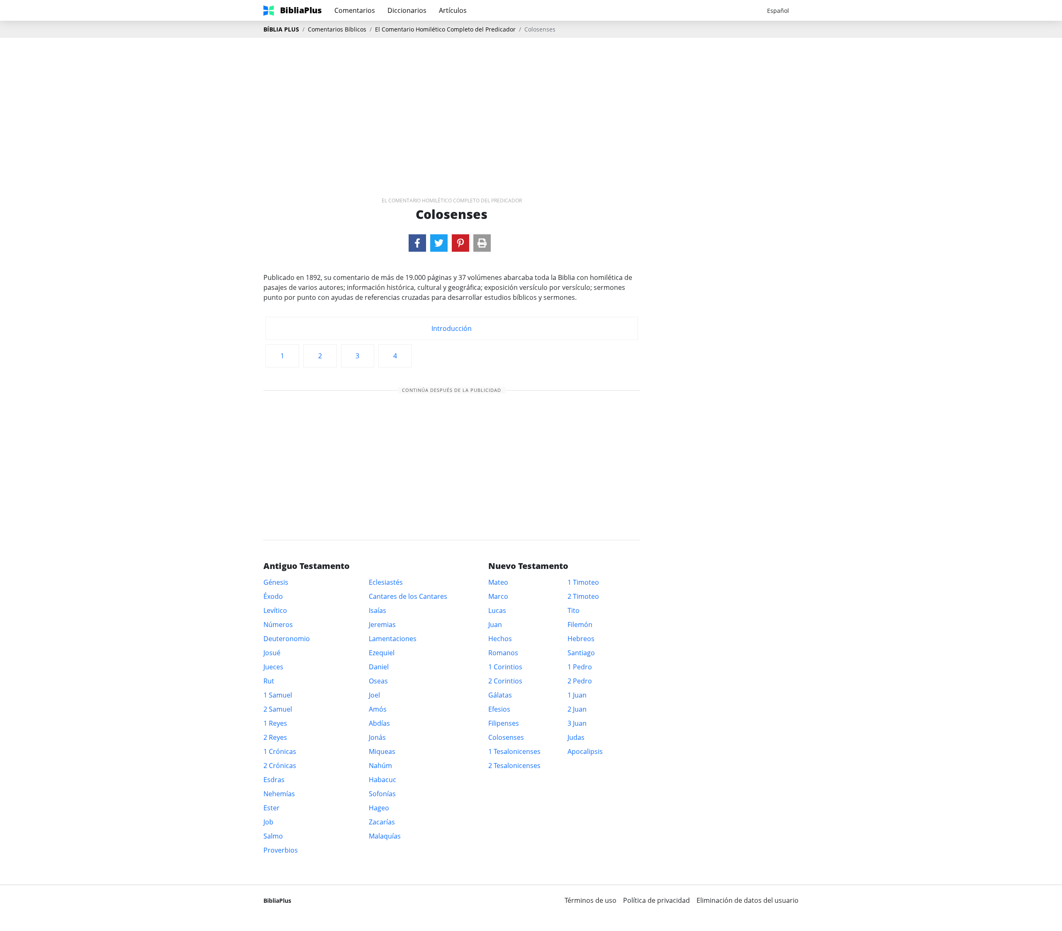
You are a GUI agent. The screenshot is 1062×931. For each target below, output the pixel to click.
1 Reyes (275, 723)
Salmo (273, 836)
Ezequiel (382, 652)
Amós (378, 709)
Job (268, 821)
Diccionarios (406, 10)
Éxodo (273, 596)
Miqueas (382, 751)
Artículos (453, 10)
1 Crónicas (279, 751)
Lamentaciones (393, 638)
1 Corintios (505, 666)
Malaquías (385, 836)
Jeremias (382, 624)
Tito (574, 610)
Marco (498, 596)
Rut (268, 680)
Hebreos (581, 638)
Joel (374, 695)
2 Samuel (277, 709)
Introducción (451, 328)
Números (278, 624)
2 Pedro (580, 680)
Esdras (274, 779)
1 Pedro (580, 666)
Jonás (377, 737)
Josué (271, 652)
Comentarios (354, 10)
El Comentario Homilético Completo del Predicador (445, 29)
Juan (495, 624)
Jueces (273, 666)
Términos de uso (590, 900)
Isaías (377, 610)
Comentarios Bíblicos (337, 29)
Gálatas (500, 695)
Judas (576, 737)
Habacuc (382, 779)
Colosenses (506, 737)
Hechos (500, 638)
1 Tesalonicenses (514, 751)
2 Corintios (505, 680)
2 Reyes (275, 737)
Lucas (497, 610)
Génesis (275, 582)
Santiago (581, 652)
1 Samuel (277, 695)
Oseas (378, 680)
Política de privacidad (656, 900)
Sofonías (382, 793)
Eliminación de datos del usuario (748, 900)
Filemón (580, 624)
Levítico (275, 610)
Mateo (498, 582)
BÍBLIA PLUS (281, 29)
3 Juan (577, 723)
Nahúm (380, 765)
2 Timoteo (583, 596)
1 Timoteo (583, 582)
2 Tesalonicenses (514, 765)
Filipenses (503, 723)
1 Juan (577, 695)
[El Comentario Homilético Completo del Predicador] (417, 243)
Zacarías (382, 821)
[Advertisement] (531, 104)
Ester (271, 807)
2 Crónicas (279, 765)
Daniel (379, 666)
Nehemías (279, 793)
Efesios (499, 709)
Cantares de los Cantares (408, 596)
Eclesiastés (386, 582)
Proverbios (280, 850)
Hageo (379, 807)
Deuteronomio (286, 638)
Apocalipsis (585, 751)
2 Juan (577, 709)
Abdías (379, 723)
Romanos (503, 652)
